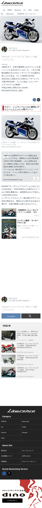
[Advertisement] (17, 253)
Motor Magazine (24, 50)
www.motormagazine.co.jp (11, 147)
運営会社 (4, 450)
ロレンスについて (27, 450)
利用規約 (4, 461)
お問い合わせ (26, 456)
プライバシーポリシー (29, 461)
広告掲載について (6, 456)
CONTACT (12, 500)
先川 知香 (12, 50)
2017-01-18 (13, 48)
